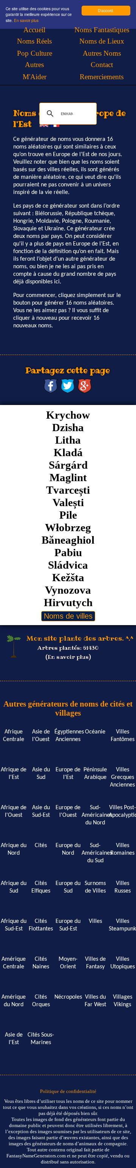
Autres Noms (102, 53)
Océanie (95, 732)
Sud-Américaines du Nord (97, 815)
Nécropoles (68, 997)
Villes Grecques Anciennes (122, 777)
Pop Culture (34, 53)
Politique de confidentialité (68, 1091)
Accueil (34, 30)
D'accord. (106, 10)
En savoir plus (26, 20)
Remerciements (102, 77)
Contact (102, 65)
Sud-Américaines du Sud (97, 853)
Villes (95, 921)
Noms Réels (34, 41)
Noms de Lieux (101, 41)
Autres (34, 65)
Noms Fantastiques (101, 30)
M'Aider (34, 77)
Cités (41, 846)
